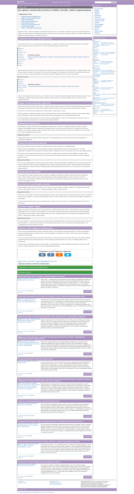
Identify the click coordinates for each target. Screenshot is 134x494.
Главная (54, 2)
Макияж (97, 22)
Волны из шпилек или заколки (29, 21)
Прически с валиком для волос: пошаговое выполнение (39, 401)
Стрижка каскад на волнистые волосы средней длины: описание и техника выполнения (53, 86)
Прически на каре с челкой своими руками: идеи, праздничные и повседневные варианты (52, 317)
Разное (96, 29)
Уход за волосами (100, 19)
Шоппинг (97, 12)
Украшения (98, 15)
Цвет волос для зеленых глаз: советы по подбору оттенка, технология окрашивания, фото (51, 296)
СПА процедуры (99, 24)
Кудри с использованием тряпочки (30, 18)
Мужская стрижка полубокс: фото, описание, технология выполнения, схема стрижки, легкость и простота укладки (58, 57)
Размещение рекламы (55, 482)
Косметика (98, 17)
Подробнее (87, 291)
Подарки (97, 14)
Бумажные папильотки (27, 19)
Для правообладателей (55, 484)
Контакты (67, 2)
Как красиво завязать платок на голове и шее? (35, 359)
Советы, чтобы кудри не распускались (31, 28)
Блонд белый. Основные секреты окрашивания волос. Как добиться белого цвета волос (50, 421)
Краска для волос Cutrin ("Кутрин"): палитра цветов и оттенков (41, 276)
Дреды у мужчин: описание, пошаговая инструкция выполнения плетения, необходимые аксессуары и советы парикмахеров (51, 338)
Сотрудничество (53, 481)
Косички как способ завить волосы (30, 24)
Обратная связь (22, 482)
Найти (114, 2)
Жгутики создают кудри (27, 26)
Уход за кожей (99, 8)
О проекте (60, 2)
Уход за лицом (99, 31)
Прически (20, 292)
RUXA (22, 2)
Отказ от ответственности (47, 492)
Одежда (97, 10)
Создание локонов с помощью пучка (31, 16)
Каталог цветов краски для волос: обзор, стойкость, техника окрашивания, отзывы (49, 441)
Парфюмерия (98, 26)
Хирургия (97, 33)
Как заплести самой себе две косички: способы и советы (39, 462)
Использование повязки (27, 23)
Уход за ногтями (99, 21)
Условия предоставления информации (28, 492)
